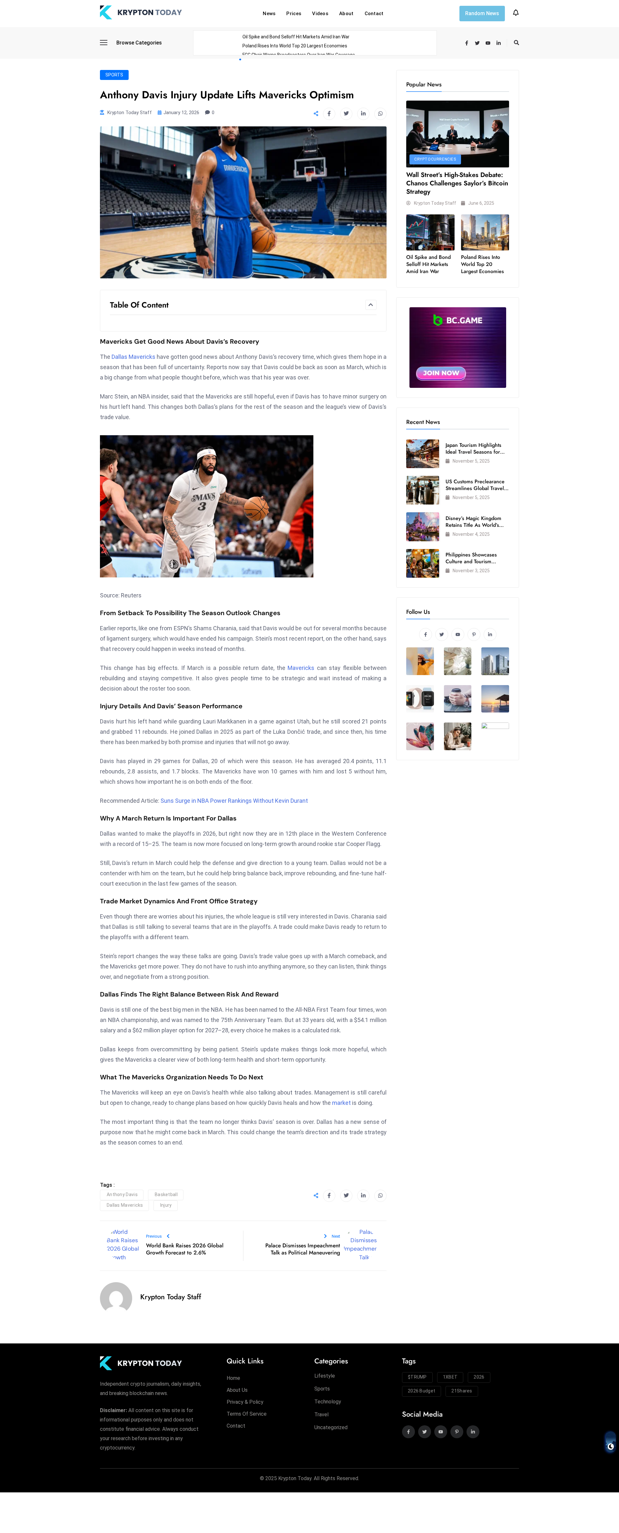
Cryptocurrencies (435, 159)
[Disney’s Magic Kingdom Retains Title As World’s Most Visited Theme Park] (422, 526)
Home (233, 1378)
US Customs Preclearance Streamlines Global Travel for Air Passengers (475, 488)
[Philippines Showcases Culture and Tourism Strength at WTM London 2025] (422, 563)
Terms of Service (247, 1414)
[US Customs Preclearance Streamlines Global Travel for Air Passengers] (422, 490)
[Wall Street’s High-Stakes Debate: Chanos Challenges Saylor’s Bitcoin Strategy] (457, 134)
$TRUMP (417, 1377)
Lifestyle (324, 1376)
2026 (479, 1377)
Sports (114, 74)
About (346, 13)
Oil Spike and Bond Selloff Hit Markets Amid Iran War (295, 36)
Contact (374, 13)
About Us (237, 1390)
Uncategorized (331, 1427)
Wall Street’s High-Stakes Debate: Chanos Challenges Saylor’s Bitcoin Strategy (457, 183)
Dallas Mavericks (133, 356)
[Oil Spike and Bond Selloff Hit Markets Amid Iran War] (430, 232)
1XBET (450, 1377)
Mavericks (301, 667)
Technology (327, 1402)
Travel (321, 1414)
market (341, 1102)
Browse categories (139, 43)
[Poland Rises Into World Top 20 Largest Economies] (485, 232)
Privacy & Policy (245, 1402)
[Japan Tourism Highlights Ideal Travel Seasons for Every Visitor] (422, 453)
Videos (320, 13)
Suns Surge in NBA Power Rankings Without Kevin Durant (234, 800)
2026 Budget (421, 1390)
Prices (293, 13)
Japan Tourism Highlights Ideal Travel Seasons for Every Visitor (473, 451)
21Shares (461, 1390)
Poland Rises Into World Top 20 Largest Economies (294, 45)
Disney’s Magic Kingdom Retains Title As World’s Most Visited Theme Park (474, 525)
